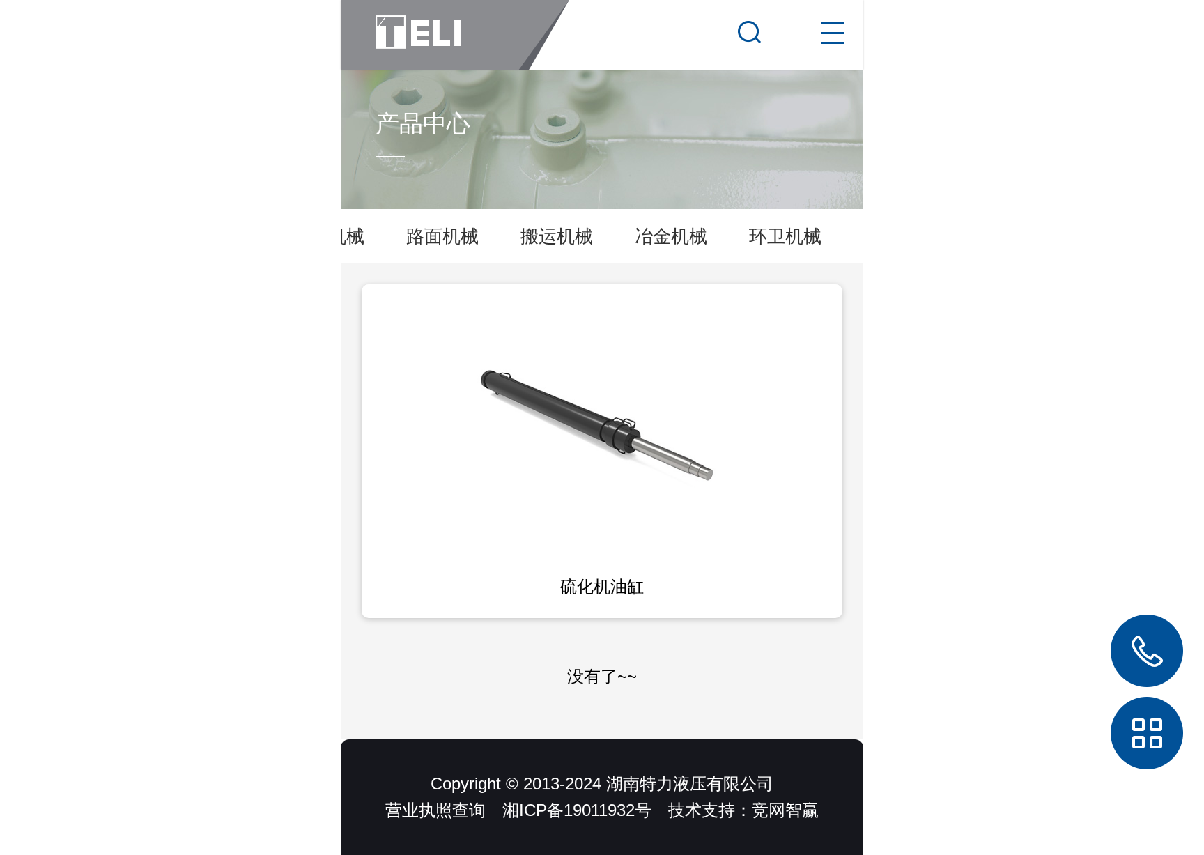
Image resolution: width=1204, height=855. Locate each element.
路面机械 (442, 236)
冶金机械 (671, 236)
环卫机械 (785, 236)
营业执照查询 (435, 810)
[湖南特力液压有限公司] (455, 35)
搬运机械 (556, 236)
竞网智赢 (785, 810)
